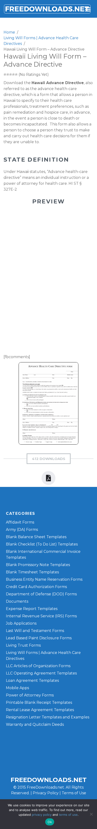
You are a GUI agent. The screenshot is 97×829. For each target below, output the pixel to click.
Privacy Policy (46, 793)
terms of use (68, 814)
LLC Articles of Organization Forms (38, 666)
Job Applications (21, 623)
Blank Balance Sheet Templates (36, 537)
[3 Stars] (10, 74)
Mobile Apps (17, 688)
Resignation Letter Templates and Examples (47, 717)
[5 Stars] (16, 74)
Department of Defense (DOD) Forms (41, 594)
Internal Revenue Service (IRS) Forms (41, 616)
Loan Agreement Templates (32, 680)
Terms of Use (74, 793)
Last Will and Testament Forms (35, 630)
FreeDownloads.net (49, 780)
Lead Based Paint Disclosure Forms (39, 638)
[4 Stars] (13, 74)
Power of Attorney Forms (30, 695)
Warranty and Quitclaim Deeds (35, 724)
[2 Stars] (7, 74)
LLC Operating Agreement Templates (41, 673)
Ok (50, 822)
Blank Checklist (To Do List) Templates (42, 544)
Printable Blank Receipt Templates (39, 702)
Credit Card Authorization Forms (36, 586)
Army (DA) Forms (22, 529)
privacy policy (42, 814)
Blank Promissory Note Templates (38, 565)
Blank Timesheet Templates (32, 572)
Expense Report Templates (31, 608)
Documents (17, 601)
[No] (91, 814)
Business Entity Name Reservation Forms (44, 579)
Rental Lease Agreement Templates (40, 710)
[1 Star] (5, 74)
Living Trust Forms (23, 645)
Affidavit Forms (20, 522)
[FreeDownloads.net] (47, 8)
